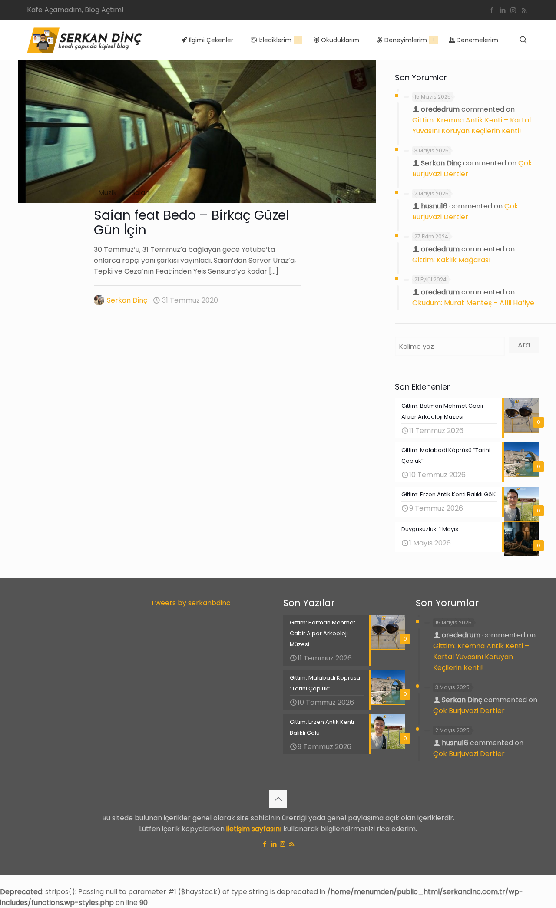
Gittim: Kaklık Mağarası (451, 260)
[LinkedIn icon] (502, 10)
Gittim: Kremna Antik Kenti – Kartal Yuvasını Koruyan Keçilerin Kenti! (481, 657)
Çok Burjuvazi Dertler (469, 711)
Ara (524, 345)
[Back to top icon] (278, 799)
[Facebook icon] (491, 10)
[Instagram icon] (513, 10)
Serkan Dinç (127, 300)
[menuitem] (298, 40)
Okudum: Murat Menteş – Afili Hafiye (473, 303)
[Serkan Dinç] (84, 39)
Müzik (107, 193)
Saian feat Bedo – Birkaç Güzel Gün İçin (191, 222)
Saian (140, 193)
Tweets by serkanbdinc (191, 603)
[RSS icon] (524, 10)
